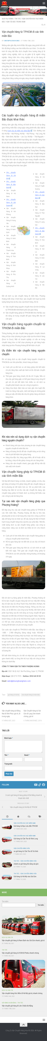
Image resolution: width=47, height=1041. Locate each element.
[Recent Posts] (7, 816)
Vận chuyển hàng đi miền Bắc (31, 695)
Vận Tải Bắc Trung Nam (15, 22)
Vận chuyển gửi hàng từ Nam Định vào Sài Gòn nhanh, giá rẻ (23, 940)
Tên (6, 755)
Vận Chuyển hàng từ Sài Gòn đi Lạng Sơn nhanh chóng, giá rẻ (32, 713)
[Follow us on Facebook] (43, 784)
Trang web (8, 764)
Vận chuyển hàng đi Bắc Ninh (11, 184)
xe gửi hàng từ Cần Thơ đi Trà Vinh (26, 851)
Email (27, 755)
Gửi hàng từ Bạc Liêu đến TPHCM (26, 826)
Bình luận (8, 738)
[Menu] (44, 3)
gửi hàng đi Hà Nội (13, 695)
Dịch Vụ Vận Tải (7, 937)
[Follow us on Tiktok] (39, 784)
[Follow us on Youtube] (35, 784)
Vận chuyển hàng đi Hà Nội (11, 175)
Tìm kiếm (5, 901)
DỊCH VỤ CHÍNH (7, 19)
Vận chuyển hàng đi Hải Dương (11, 202)
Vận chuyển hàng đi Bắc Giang (39, 231)
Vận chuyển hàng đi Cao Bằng (39, 195)
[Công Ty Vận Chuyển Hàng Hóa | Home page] (5, 3)
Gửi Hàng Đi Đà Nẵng (9, 1003)
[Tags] (39, 816)
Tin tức (18, 19)
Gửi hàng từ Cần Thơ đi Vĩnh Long (26, 839)
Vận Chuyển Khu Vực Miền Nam (24, 823)
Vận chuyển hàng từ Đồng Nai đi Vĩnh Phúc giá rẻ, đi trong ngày (11, 713)
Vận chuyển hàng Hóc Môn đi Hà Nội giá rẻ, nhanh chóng (22, 993)
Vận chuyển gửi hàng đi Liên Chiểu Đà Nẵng (17, 1006)
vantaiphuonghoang (12, 41)
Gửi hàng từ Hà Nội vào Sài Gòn (25, 876)
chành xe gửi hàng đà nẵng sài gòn (26, 864)
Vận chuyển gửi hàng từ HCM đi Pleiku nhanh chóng (20, 953)
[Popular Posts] (18, 816)
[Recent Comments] (29, 816)
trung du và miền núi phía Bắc (19, 131)
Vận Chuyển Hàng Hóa (22, 848)
